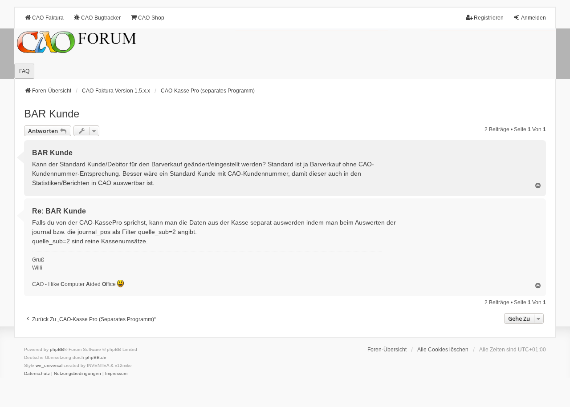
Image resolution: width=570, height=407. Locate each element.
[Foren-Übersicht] (285, 54)
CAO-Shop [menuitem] (151, 18)
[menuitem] (37, 374)
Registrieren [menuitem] (489, 18)
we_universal (49, 365)
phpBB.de (96, 357)
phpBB (57, 349)
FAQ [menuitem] (24, 71)
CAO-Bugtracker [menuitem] (101, 18)
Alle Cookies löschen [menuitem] (442, 350)
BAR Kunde (51, 114)
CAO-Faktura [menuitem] (48, 18)
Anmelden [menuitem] (533, 18)
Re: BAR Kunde (59, 211)
